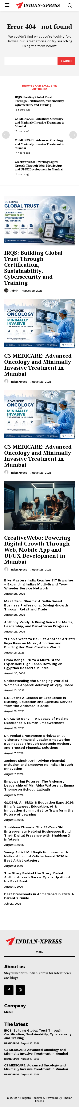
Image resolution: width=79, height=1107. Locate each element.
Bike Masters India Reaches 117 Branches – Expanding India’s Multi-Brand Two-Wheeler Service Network (39, 584)
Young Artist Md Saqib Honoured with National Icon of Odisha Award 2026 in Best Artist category (36, 856)
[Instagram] (20, 990)
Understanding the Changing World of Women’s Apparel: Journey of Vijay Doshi (38, 683)
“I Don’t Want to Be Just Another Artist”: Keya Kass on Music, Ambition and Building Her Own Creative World (39, 643)
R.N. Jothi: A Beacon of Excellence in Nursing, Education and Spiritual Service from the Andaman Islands (38, 702)
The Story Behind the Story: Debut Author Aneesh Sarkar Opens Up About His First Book (37, 877)
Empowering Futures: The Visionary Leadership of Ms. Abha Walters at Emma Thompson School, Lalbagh (39, 785)
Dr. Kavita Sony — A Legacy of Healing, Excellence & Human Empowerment (37, 721)
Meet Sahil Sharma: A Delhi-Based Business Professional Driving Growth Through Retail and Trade (36, 605)
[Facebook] (8, 990)
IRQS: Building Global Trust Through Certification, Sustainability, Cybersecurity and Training (39, 101)
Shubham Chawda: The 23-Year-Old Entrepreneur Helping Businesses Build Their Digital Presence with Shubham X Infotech (37, 833)
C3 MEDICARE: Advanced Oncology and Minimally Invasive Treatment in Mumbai (39, 122)
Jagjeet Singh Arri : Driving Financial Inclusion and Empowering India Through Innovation (38, 765)
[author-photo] (7, 290)
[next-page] (73, 135)
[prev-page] (6, 135)
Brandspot (11, 1043)
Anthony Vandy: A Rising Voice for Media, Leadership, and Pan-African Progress (38, 624)
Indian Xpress (19, 381)
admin (14, 290)
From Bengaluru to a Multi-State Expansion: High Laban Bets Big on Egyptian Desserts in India (33, 664)
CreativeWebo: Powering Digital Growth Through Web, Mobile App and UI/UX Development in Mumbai (39, 165)
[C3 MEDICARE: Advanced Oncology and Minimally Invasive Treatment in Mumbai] (39, 324)
